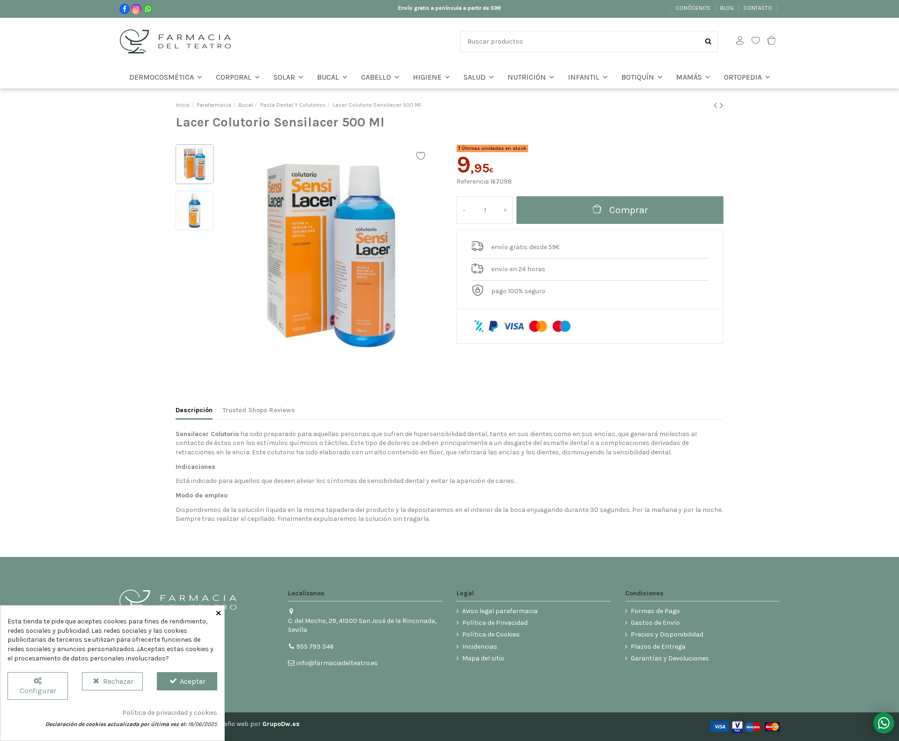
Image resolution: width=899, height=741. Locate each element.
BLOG (727, 8)
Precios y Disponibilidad (667, 634)
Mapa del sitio (483, 658)
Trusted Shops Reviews (258, 410)
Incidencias (479, 647)
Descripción (194, 410)
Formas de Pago (655, 611)
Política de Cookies (491, 634)
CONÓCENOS (694, 8)
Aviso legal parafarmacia (500, 611)
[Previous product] (717, 105)
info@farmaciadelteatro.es (337, 663)
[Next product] (721, 105)
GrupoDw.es (281, 724)
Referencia (473, 181)
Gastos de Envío (655, 623)
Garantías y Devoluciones (670, 658)
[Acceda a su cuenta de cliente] (739, 41)
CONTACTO (759, 8)
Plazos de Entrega (658, 647)
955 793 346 (315, 647)
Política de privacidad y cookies (169, 713)
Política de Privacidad (495, 623)
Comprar (628, 209)
